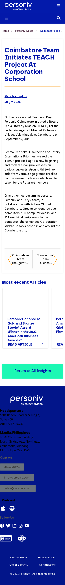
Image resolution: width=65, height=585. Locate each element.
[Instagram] (20, 526)
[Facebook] (2, 526)
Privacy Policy (46, 557)
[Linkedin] (14, 526)
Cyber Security (18, 565)
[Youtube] (27, 526)
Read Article (20, 344)
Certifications (47, 565)
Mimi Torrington (16, 96)
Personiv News (24, 31)
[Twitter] (8, 526)
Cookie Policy (18, 557)
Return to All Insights (32, 371)
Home (6, 31)
